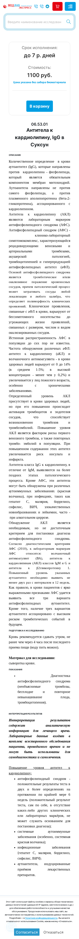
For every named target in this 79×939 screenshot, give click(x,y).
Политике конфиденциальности (41, 918)
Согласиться (27, 932)
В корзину (40, 106)
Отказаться (53, 932)
